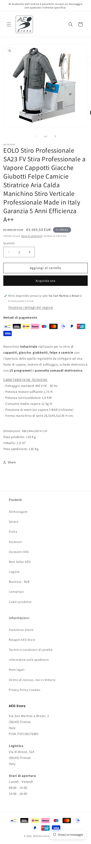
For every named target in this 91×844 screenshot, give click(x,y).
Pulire (13, 532)
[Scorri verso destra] (55, 136)
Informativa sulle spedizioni (29, 660)
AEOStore (38, 836)
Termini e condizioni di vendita (31, 650)
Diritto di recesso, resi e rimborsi (32, 680)
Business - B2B (19, 582)
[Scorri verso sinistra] (36, 136)
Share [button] (12, 462)
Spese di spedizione (31, 235)
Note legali (17, 670)
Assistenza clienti (21, 630)
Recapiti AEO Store (22, 640)
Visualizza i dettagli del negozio (30, 307)
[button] (9, 24)
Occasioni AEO (19, 552)
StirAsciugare (18, 512)
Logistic (14, 572)
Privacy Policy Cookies (24, 690)
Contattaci (16, 592)
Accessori (15, 542)
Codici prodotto (20, 602)
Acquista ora (45, 281)
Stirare (13, 522)
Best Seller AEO (20, 562)
